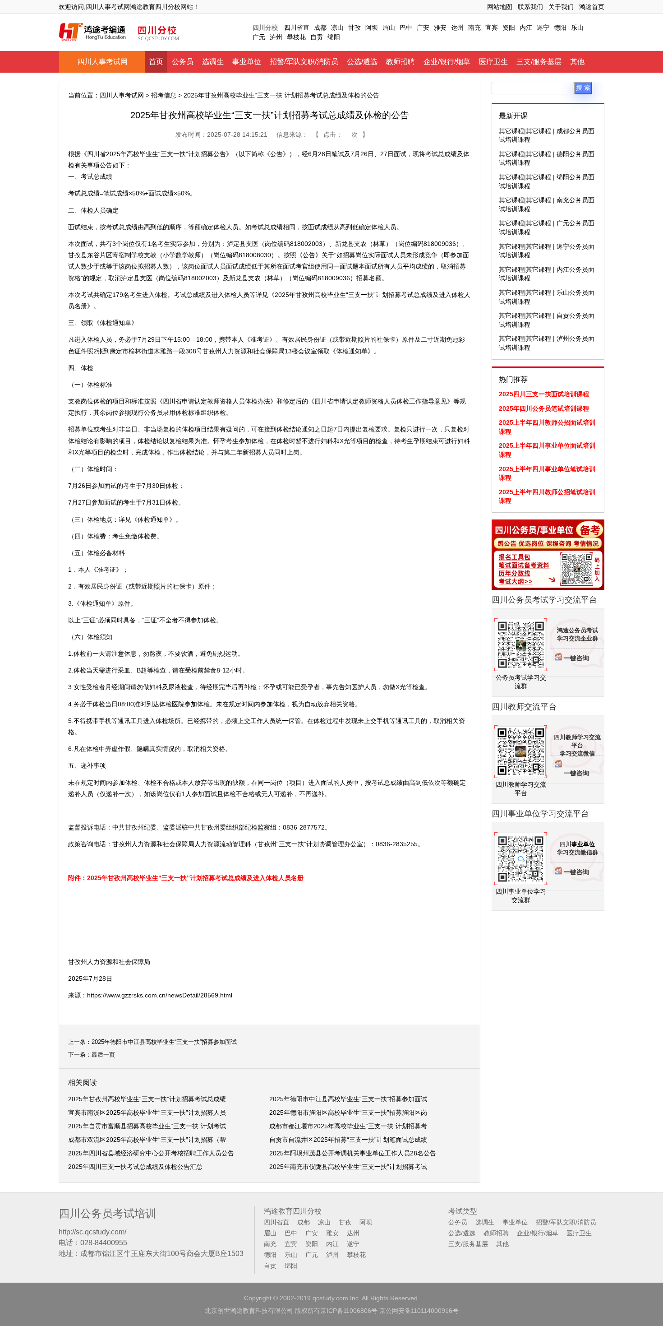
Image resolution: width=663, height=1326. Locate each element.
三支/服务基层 (539, 61)
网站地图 (499, 6)
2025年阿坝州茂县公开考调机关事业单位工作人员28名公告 (352, 1153)
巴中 (406, 27)
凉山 (337, 27)
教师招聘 (400, 61)
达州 (457, 27)
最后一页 (103, 1054)
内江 (526, 27)
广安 (423, 27)
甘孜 (354, 27)
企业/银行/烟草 (447, 61)
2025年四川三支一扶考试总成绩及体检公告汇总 (135, 1166)
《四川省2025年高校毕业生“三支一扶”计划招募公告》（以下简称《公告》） (188, 154)
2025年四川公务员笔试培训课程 (544, 408)
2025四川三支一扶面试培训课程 (544, 394)
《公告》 (309, 255)
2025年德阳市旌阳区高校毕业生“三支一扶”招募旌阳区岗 (348, 1112)
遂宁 (543, 27)
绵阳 (333, 37)
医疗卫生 (493, 61)
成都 (320, 27)
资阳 (508, 27)
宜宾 (491, 27)
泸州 (276, 37)
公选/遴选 (362, 61)
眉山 (388, 27)
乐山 (577, 27)
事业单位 (246, 61)
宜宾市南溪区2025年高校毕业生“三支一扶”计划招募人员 (147, 1112)
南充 (474, 27)
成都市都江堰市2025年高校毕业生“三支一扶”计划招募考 (348, 1126)
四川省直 (296, 27)
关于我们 (561, 6)
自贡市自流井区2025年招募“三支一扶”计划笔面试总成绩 (348, 1139)
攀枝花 (296, 37)
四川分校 (265, 27)
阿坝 (371, 27)
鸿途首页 (591, 6)
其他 (577, 61)
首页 (156, 61)
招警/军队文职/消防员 (304, 61)
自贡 (316, 37)
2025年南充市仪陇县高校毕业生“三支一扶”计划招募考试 (348, 1166)
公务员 (182, 61)
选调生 (213, 61)
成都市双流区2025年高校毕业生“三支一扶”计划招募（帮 (147, 1139)
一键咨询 (576, 658)
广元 (259, 37)
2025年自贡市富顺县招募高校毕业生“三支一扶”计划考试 (147, 1126)
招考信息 (163, 95)
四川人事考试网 (102, 61)
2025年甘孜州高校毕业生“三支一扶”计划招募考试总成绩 (147, 1099)
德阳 (560, 27)
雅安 (440, 27)
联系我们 (530, 6)
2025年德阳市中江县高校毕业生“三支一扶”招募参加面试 (164, 1042)
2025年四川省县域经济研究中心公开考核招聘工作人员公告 (151, 1153)
